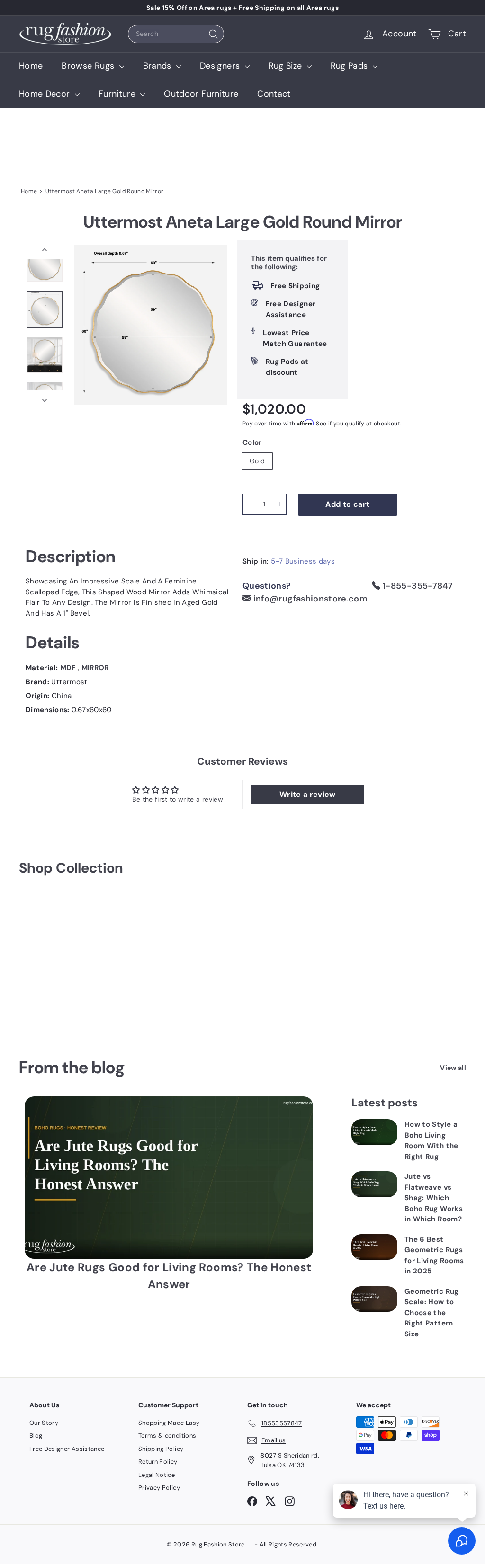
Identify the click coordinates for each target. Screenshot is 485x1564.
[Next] (44, 397)
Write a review (307, 794)
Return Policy (158, 1462)
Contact (273, 93)
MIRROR (95, 667)
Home (31, 65)
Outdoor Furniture (201, 93)
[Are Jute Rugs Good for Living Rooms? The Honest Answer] (169, 1177)
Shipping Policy (160, 1449)
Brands (158, 65)
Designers (221, 65)
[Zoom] (151, 325)
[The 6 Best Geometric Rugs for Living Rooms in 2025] (374, 1247)
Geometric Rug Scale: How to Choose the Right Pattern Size (431, 1313)
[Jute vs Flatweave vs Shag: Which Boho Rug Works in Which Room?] (374, 1184)
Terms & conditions (167, 1435)
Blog (35, 1435)
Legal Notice (156, 1475)
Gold (257, 461)
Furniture (118, 93)
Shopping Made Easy (168, 1423)
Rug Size (287, 65)
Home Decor (45, 93)
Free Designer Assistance (66, 1449)
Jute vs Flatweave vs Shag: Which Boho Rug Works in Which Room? (433, 1198)
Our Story (43, 1423)
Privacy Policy (159, 1488)
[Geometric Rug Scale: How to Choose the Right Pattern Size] (374, 1299)
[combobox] (176, 34)
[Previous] (44, 252)
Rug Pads (350, 65)
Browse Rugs (89, 65)
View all (453, 1067)
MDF (69, 667)
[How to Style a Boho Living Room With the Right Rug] (374, 1132)
